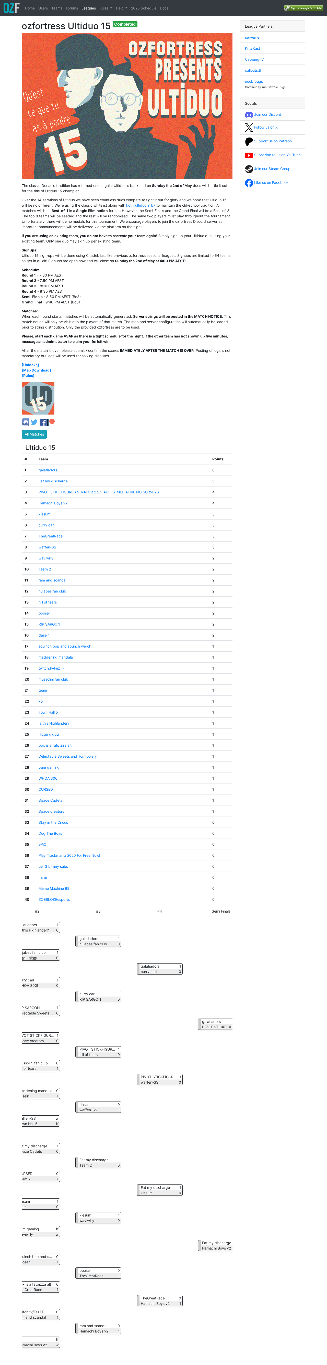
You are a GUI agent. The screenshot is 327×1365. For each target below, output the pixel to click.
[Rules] (28, 375)
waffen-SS (47, 547)
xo (41, 701)
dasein (44, 635)
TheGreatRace (51, 536)
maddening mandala (56, 657)
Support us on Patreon (272, 141)
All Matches (34, 434)
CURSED (46, 789)
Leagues (88, 8)
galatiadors (48, 470)
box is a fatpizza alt (55, 745)
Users (43, 8)
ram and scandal (52, 580)
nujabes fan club (52, 591)
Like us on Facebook (271, 182)
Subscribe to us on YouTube (277, 155)
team (43, 690)
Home (30, 8)
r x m (43, 877)
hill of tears (48, 602)
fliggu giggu (49, 734)
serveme (252, 37)
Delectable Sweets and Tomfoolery (68, 756)
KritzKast (252, 48)
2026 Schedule (143, 8)
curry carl (46, 525)
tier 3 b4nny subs (53, 866)
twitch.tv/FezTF (51, 668)
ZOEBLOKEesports (54, 899)
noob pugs (254, 81)
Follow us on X (265, 127)
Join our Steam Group (271, 168)
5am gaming (49, 767)
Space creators (51, 811)
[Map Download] (36, 370)
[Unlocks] (30, 365)
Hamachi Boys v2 (53, 503)
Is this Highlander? (54, 723)
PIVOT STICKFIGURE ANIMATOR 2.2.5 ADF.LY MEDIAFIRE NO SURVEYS (99, 492)
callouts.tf (253, 70)
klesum (44, 514)
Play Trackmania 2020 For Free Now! (69, 855)
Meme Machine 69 (54, 888)
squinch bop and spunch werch (65, 646)
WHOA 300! (49, 778)
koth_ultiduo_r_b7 (140, 205)
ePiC (42, 844)
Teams (56, 8)
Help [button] (120, 8)
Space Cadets (50, 800)
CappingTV (254, 59)
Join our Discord (267, 114)
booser (44, 613)
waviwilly (46, 558)
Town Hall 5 (48, 712)
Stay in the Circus (53, 822)
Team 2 (45, 569)
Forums (72, 8)
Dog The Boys (50, 833)
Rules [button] (104, 8)
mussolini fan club (53, 679)
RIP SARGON (49, 624)
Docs (164, 8)
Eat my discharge (53, 481)
